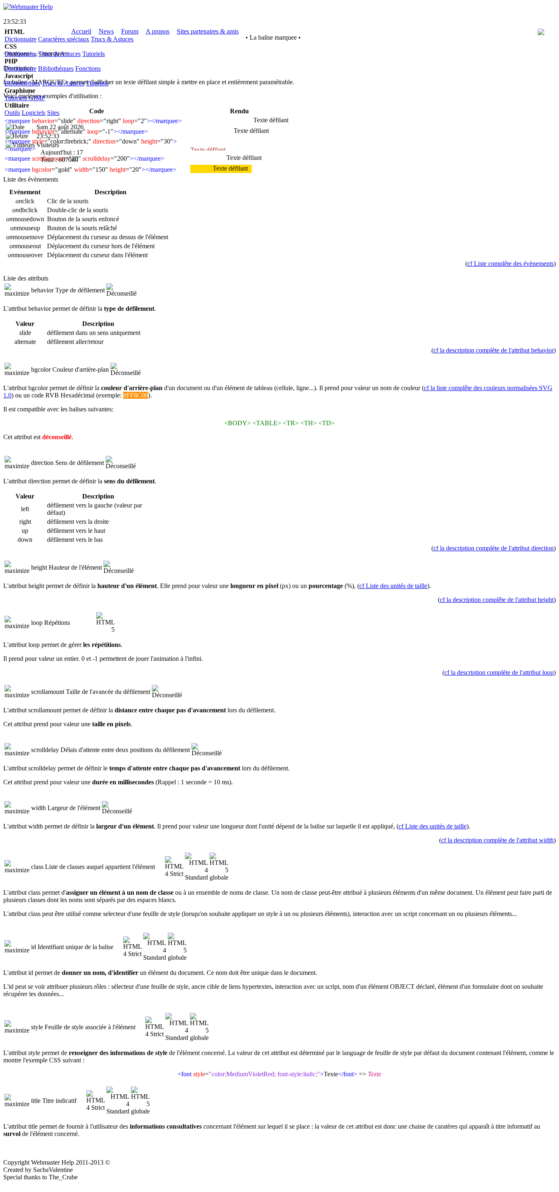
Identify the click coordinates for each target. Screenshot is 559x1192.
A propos (157, 31)
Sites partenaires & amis (208, 31)
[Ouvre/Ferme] (17, 290)
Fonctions (88, 68)
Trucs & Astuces (112, 39)
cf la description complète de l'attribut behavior (493, 350)
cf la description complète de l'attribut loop (499, 672)
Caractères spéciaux (63, 39)
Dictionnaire (20, 39)
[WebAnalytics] (19, 1184)
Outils (12, 112)
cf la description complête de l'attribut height (497, 599)
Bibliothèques (56, 68)
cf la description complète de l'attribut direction (493, 548)
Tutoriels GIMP (25, 97)
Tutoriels (93, 53)
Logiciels (33, 112)
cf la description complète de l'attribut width (497, 840)
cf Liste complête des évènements (510, 263)
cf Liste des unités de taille (393, 585)
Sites (53, 112)
